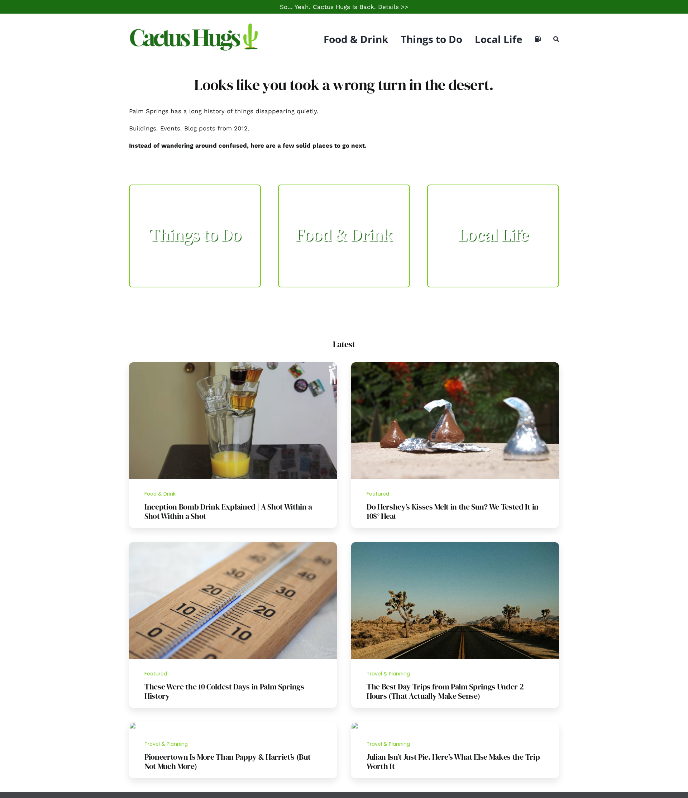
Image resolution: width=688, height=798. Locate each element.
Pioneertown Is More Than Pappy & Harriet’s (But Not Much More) (227, 761)
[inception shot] (233, 365)
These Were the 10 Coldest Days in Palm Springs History (224, 691)
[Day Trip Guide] (455, 545)
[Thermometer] (233, 545)
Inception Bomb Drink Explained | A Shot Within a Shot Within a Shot (228, 511)
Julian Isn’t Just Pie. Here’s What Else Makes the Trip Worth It (453, 761)
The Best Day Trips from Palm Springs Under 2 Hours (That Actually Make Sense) (445, 691)
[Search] (556, 39)
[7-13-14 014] (455, 365)
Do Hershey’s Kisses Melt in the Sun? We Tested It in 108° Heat (453, 511)
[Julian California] (354, 724)
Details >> (393, 6)
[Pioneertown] (132, 724)
